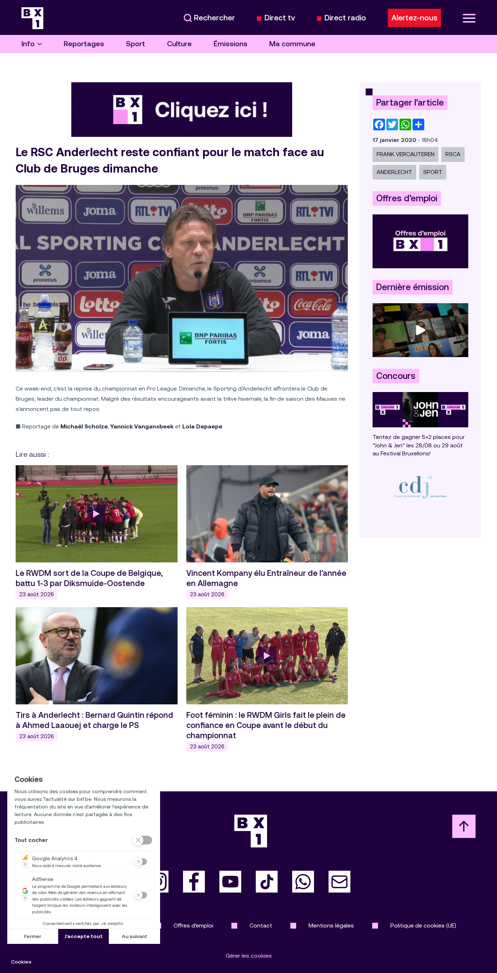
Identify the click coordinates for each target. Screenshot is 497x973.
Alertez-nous (414, 17)
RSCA (453, 154)
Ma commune (292, 44)
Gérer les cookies (249, 956)
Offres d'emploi (193, 925)
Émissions (230, 44)
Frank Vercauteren (405, 154)
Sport (135, 44)
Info (28, 44)
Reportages (84, 44)
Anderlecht (394, 172)
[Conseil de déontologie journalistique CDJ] (420, 486)
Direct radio (345, 18)
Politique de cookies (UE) (423, 925)
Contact (261, 925)
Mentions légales (331, 925)
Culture (179, 44)
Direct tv (280, 18)
